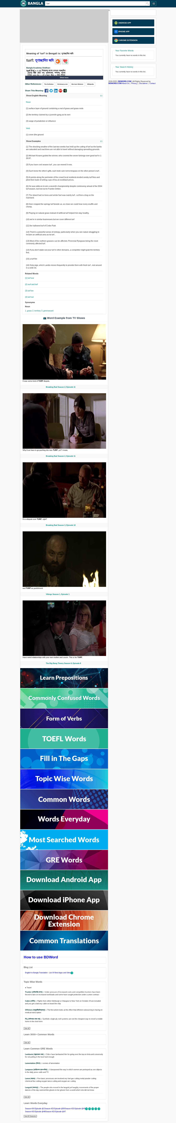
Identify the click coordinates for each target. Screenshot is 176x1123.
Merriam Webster (77, 84)
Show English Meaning (64, 96)
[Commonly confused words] (64, 708)
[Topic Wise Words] (64, 788)
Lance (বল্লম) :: (31, 1078)
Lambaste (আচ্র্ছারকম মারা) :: (35, 1054)
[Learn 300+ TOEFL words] (64, 748)
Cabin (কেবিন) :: (31, 1001)
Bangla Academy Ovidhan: (38, 68)
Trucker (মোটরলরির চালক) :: (35, 992)
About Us (125, 83)
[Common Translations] (64, 950)
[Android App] (64, 889)
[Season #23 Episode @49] (92, 1109)
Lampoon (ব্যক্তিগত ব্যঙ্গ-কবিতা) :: (37, 1069)
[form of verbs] (64, 728)
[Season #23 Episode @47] (99, 1109)
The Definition (49, 84)
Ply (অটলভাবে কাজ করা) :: (34, 1019)
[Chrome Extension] (64, 930)
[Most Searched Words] (64, 849)
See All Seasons (30, 1116)
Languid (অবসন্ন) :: (32, 1087)
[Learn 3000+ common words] (64, 808)
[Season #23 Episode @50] (89, 1109)
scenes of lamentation (42, 1063)
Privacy (134, 83)
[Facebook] (47, 92)
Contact (152, 83)
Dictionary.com (62, 84)
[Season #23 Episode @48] (96, 1109)
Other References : (33, 84)
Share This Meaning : (34, 91)
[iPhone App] (64, 909)
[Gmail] (61, 92)
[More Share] (65, 92)
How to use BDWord (41, 957)
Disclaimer (143, 83)
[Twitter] (51, 92)
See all (26, 1028)
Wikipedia (90, 84)
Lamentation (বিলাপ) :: (34, 1063)
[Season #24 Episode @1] (86, 1109)
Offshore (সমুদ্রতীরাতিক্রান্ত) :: (36, 1010)
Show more (64, 78)
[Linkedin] (56, 92)
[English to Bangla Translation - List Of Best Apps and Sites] (72, 974)
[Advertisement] (63, 26)
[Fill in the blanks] (64, 768)
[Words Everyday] (64, 829)
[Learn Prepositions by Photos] (64, 687)
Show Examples (64, 141)
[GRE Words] (64, 869)
